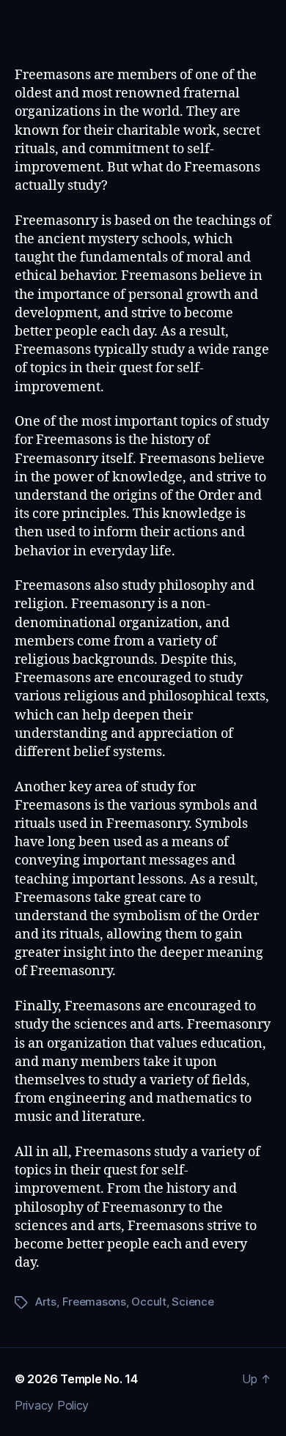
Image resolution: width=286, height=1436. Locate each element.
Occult (148, 1302)
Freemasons (94, 1302)
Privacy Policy (52, 1405)
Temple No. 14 (99, 1379)
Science (192, 1302)
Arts (45, 1302)
